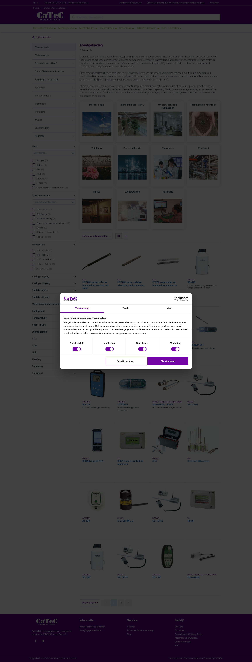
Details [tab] (126, 308)
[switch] (109, 349)
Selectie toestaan (125, 361)
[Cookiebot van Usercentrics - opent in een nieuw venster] (175, 299)
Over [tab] (169, 308)
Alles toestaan (168, 361)
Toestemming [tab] (82, 308)
